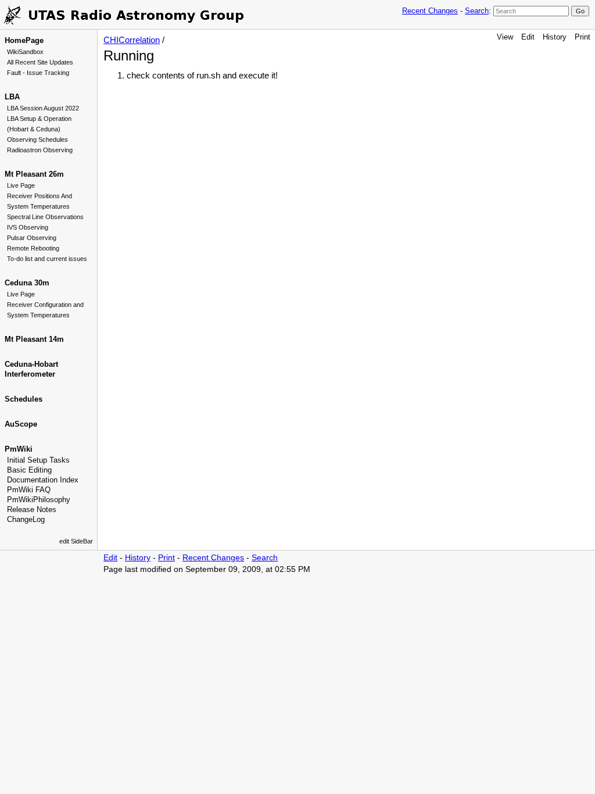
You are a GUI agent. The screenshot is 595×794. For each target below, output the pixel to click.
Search (477, 10)
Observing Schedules (37, 139)
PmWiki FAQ (29, 489)
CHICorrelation (131, 40)
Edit (528, 37)
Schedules (23, 399)
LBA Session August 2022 (43, 108)
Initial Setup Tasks (38, 460)
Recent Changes (430, 10)
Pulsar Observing (31, 237)
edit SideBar (76, 541)
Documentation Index (42, 479)
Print (582, 37)
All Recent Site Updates (40, 62)
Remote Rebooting (33, 248)
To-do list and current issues (47, 258)
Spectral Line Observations (45, 216)
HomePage (24, 40)
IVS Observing (27, 227)
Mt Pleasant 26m (34, 174)
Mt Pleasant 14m (34, 339)
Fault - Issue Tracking (38, 72)
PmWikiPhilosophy (38, 499)
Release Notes (31, 509)
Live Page (21, 185)
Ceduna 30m (27, 282)
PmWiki (19, 449)
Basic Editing (29, 470)
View (505, 37)
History (555, 37)
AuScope (21, 424)
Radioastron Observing (40, 149)
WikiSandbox (25, 51)
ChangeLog (26, 519)
